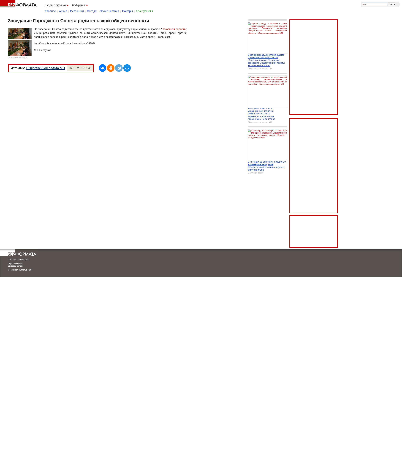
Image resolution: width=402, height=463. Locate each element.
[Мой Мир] (127, 68)
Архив (63, 11)
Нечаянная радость (174, 29)
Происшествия (109, 11)
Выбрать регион (15, 266)
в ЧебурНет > (145, 11)
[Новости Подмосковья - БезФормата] (19, 4)
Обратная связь (15, 264)
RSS (30, 270)
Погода (92, 11)
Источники (77, 11)
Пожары (127, 11)
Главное (50, 11)
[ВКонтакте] (102, 68)
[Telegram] (119, 68)
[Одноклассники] (110, 68)
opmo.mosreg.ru (20, 57)
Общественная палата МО (45, 68)
